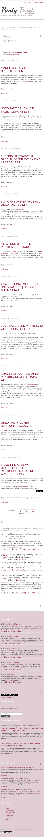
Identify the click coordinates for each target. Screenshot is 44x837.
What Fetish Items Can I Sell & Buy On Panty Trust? (15, 778)
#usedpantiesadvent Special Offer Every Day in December (20, 159)
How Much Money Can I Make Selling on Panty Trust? (16, 789)
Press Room (9, 814)
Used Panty (4, 430)
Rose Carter (20, 580)
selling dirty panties (22, 486)
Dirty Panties (33, 782)
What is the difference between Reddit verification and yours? (18, 767)
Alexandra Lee (14, 662)
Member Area (39, 2)
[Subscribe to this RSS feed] (41, 36)
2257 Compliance (10, 812)
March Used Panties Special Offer (16, 69)
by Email (9, 708)
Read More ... (5, 775)
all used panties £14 (18, 209)
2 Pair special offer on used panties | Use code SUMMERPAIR (19, 287)
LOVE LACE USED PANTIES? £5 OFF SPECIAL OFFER (22, 327)
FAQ (25, 2)
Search (6, 716)
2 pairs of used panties (28, 81)
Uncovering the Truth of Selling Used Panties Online (22, 549)
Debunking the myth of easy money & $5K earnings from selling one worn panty (20, 744)
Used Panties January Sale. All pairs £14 (18, 110)
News (30, 2)
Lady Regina (21, 559)
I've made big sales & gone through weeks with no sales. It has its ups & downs (25, 555)
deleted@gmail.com (13, 54)
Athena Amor (14, 648)
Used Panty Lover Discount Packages (16, 424)
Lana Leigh (13, 636)
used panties (9, 439)
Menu (40, 9)
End (33, 511)
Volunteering (9, 815)
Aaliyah (19, 538)
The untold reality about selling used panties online (25, 498)
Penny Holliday (15, 624)
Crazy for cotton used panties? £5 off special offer (20, 376)
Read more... (4, 93)
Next (26, 511)
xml (7, 819)
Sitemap (8, 817)
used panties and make (22, 795)
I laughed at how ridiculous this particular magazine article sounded (17, 469)
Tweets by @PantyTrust (7, 697)
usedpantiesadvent (7, 167)
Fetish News (7, 631)
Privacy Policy (10, 810)
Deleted (12, 674)
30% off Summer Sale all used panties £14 (20, 203)
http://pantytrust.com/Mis (19, 52)
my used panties (32, 384)
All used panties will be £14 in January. (19, 118)
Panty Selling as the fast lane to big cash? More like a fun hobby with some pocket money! (25, 576)
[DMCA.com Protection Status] (6, 832)
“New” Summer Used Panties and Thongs (16, 245)
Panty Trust (14, 251)
